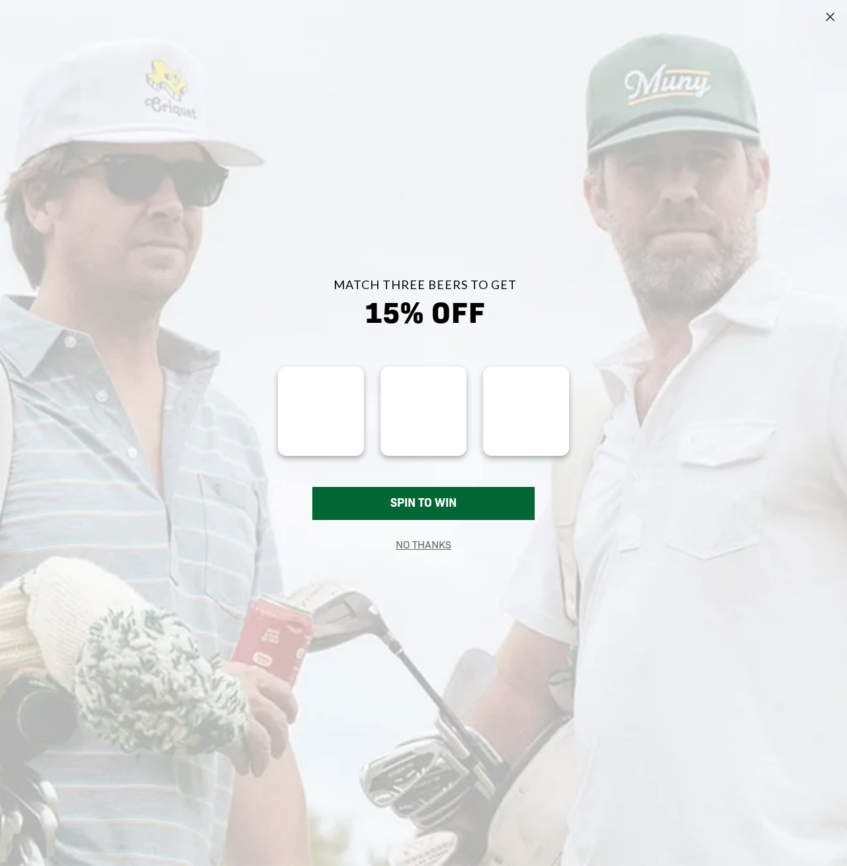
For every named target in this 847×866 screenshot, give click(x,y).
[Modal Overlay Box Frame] (423, 433)
